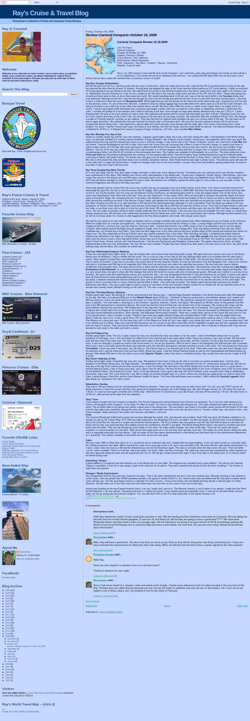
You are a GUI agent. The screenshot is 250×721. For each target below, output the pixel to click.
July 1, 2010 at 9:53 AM (103, 550)
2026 (8, 590)
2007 (8, 667)
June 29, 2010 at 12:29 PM (104, 533)
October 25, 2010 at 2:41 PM (105, 576)
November (11, 641)
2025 (8, 593)
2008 (8, 664)
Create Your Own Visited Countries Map (20, 711)
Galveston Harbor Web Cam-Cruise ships (21, 446)
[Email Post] (116, 496)
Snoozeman (100, 537)
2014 (8, 623)
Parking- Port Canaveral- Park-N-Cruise (20, 452)
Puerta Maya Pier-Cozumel (14, 457)
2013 (8, 625)
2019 (8, 609)
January (11, 661)
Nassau (133, 498)
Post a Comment (92, 601)
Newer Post (91, 606)
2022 (8, 601)
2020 (8, 606)
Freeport (117, 498)
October (11, 644)
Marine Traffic (8, 448)
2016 (8, 617)
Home (167, 606)
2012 (8, 628)
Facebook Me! (8, 577)
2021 (8, 604)
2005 (8, 672)
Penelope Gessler (103, 554)
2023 (8, 598)
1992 (8, 675)
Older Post (242, 606)
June (9, 654)
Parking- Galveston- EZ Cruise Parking (20, 450)
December (11, 639)
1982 (8, 680)
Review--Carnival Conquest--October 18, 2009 (26, 646)
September (12, 649)
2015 (8, 620)
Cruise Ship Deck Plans (13, 444)
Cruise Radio (8, 441)
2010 (8, 633)
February (11, 659)
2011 (8, 631)
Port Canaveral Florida (12, 455)
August (10, 651)
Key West (125, 498)
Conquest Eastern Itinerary (102, 498)
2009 (8, 636)
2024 (8, 596)
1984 (8, 677)
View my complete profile (27, 559)
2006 (8, 669)
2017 (8, 614)
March (10, 656)
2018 (8, 612)
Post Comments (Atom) (111, 612)
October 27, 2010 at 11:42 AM (105, 596)
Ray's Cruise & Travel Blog (50, 13)
